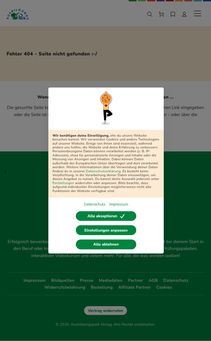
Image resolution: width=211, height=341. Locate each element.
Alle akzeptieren (102, 216)
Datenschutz (94, 204)
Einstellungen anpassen (105, 230)
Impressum (118, 204)
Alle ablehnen (106, 244)
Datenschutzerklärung (103, 171)
